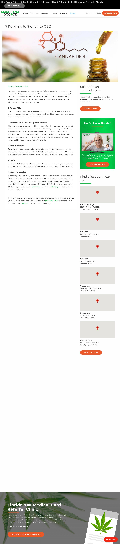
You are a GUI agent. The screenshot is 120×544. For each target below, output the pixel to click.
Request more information (18, 526)
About (25, 13)
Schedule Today (90, 108)
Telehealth (35, 13)
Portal (72, 13)
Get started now (97, 164)
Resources (64, 13)
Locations (45, 13)
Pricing (54, 13)
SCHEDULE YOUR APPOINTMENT (25, 534)
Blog (12, 22)
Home (7, 22)
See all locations (91, 352)
